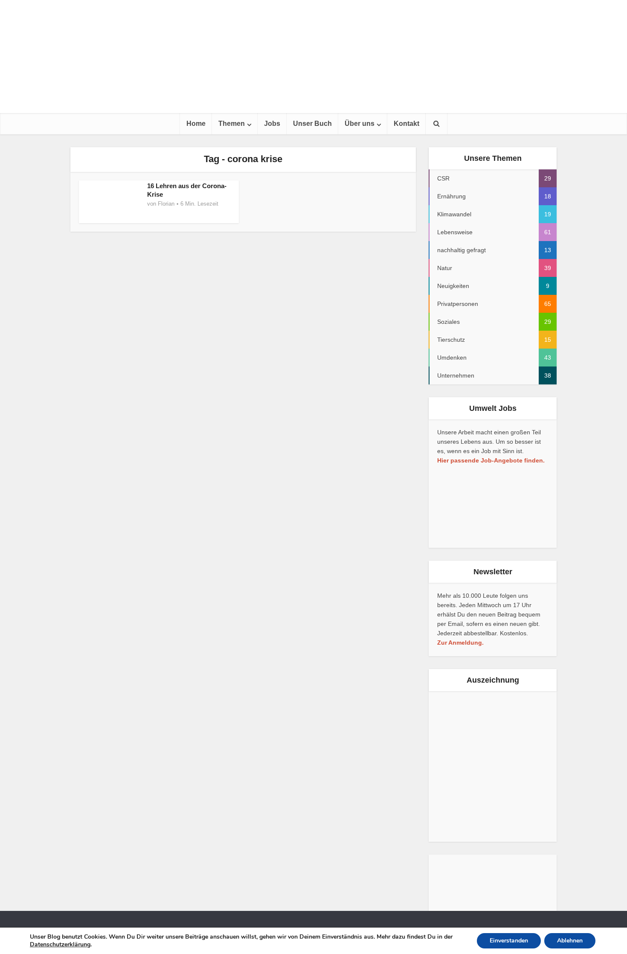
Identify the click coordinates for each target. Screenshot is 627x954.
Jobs (272, 123)
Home (196, 123)
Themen (231, 123)
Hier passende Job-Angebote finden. (491, 460)
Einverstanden (509, 941)
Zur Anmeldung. (460, 642)
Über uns (359, 123)
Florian (166, 204)
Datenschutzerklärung (60, 944)
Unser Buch (312, 123)
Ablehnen (570, 941)
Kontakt (406, 123)
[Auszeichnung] (461, 766)
